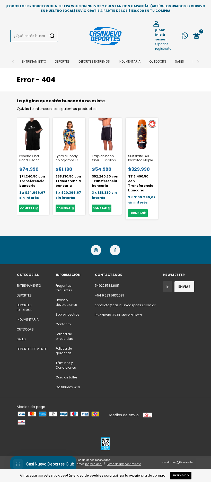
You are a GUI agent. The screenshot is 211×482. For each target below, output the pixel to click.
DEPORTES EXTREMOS (94, 61)
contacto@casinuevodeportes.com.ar (125, 305)
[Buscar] (52, 36)
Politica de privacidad (64, 336)
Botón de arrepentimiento (124, 464)
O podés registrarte (163, 46)
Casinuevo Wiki (68, 387)
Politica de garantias (64, 350)
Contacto (63, 324)
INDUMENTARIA (129, 61)
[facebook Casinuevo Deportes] (115, 250)
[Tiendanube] (178, 462)
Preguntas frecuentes (64, 287)
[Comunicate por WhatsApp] (184, 36)
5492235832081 (107, 285)
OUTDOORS (157, 61)
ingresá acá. (93, 464)
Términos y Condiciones (66, 365)
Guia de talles (66, 377)
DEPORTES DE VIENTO (32, 349)
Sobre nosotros (67, 314)
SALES (179, 61)
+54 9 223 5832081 (109, 295)
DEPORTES (62, 61)
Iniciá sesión (160, 36)
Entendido (181, 475)
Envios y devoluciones (66, 302)
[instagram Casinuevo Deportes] (96, 250)
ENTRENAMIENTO (34, 61)
